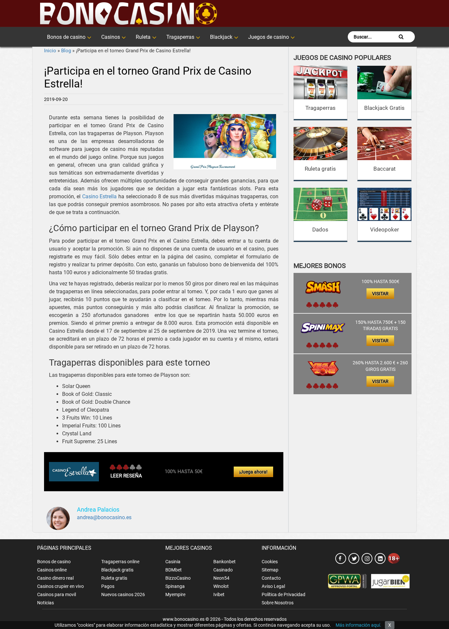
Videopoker (384, 229)
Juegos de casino (268, 37)
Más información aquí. (358, 625)
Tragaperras (180, 37)
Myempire (175, 594)
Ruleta (143, 37)
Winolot (221, 586)
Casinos (110, 37)
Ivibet (219, 594)
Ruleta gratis (320, 168)
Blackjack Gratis (384, 108)
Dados (320, 229)
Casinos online (52, 569)
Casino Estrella (99, 196)
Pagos (107, 586)
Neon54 (221, 578)
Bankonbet (224, 561)
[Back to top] (434, 594)
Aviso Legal (273, 586)
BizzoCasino (178, 578)
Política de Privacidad (283, 594)
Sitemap (270, 569)
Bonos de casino (66, 37)
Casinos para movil (56, 594)
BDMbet (173, 569)
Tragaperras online (120, 561)
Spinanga (175, 586)
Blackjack (221, 37)
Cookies (270, 561)
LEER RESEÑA (126, 476)
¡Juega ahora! (253, 471)
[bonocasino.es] (128, 13)
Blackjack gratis (117, 569)
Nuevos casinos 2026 (123, 594)
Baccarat (384, 168)
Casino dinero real (55, 578)
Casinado (223, 569)
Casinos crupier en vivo (60, 586)
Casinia (172, 561)
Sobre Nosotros (278, 602)
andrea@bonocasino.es (104, 517)
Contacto (271, 578)
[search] (401, 37)
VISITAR (380, 293)
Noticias (45, 602)
